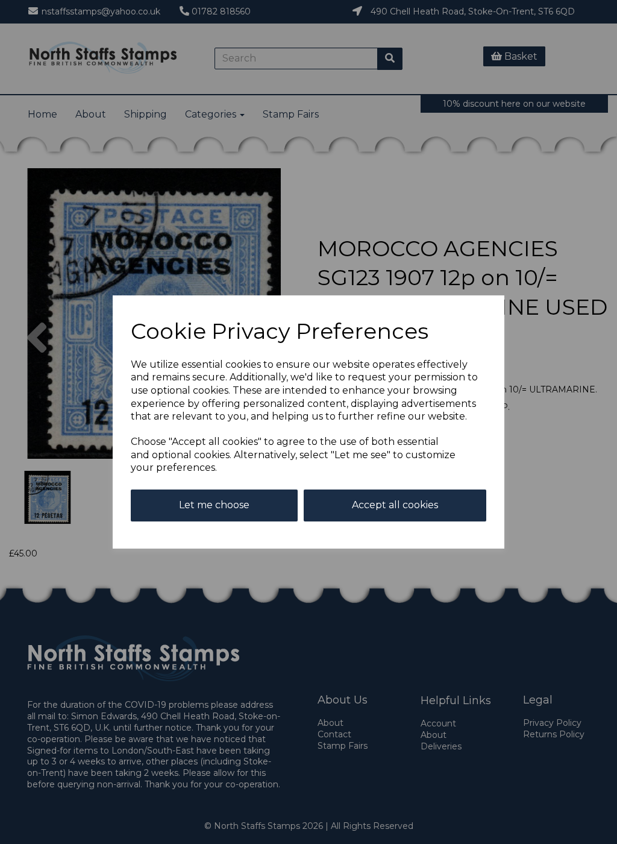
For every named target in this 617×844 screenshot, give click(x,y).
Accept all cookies (395, 505)
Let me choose (214, 505)
